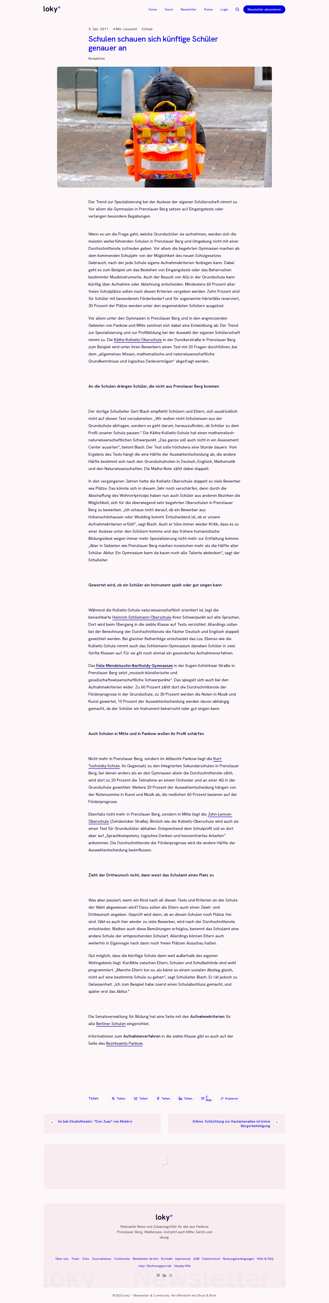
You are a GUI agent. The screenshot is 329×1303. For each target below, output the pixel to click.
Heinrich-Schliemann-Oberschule (141, 617)
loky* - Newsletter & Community (146, 1295)
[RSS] (171, 1275)
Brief (212, 1295)
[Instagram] (158, 1275)
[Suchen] (237, 9)
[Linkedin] (164, 1275)
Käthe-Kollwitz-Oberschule (138, 339)
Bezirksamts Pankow (124, 1043)
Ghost (201, 1295)
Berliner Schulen (111, 1023)
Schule (147, 29)
